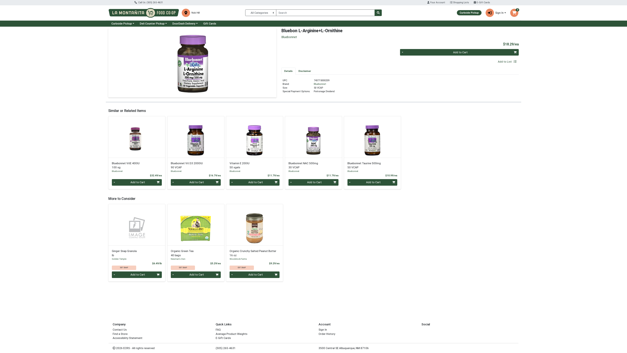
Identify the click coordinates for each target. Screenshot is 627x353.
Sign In (323, 329)
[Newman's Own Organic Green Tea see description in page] (195, 225)
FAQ (218, 329)
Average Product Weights (231, 334)
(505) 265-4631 (226, 348)
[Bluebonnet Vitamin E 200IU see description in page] (254, 137)
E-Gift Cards (483, 2)
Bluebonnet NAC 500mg (303, 165)
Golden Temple (119, 259)
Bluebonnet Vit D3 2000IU (187, 165)
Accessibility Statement (127, 338)
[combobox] (325, 12)
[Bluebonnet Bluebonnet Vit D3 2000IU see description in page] (195, 137)
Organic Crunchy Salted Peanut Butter (253, 253)
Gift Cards (209, 23)
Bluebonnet (320, 84)
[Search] (378, 12)
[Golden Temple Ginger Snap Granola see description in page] (137, 225)
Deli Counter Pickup (152, 23)
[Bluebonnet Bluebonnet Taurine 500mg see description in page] (372, 137)
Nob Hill (196, 13)
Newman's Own (178, 259)
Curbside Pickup (121, 23)
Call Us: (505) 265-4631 (150, 2)
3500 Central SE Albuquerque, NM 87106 (344, 348)
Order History (327, 334)
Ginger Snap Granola (124, 253)
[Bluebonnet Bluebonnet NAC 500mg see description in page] (313, 137)
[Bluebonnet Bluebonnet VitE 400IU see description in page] (137, 137)
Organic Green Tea (182, 253)
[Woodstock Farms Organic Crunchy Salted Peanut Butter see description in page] (254, 225)
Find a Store (120, 334)
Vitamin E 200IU (239, 165)
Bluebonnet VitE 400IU (126, 165)
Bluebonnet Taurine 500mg (364, 165)
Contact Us (120, 329)
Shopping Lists (460, 2)
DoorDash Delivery (183, 23)
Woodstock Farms (238, 259)
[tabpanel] (400, 87)
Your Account (437, 2)
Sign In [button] (499, 12)
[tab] (288, 71)
